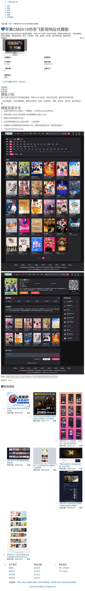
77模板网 (53, 582)
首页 (8, 6)
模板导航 (46, 582)
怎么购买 (37, 571)
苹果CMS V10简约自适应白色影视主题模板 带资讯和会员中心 (18, 556)
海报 (8, 15)
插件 (8, 10)
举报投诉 (12, 578)
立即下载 (6, 81)
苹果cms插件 (21, 582)
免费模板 (30, 582)
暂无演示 (22, 81)
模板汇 (35, 582)
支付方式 (37, 574)
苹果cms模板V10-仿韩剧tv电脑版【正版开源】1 (70, 465)
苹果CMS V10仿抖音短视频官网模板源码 (18, 461)
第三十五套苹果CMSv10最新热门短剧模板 (44, 466)
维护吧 (40, 582)
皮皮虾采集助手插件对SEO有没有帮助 (18, 409)
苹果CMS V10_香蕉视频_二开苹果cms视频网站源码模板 (70, 442)
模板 (8, 8)
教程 (8, 12)
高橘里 (11, 568)
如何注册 (37, 568)
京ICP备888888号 (50, 586)
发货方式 (37, 578)
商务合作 (12, 571)
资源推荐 (10, 17)
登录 (10, 2)
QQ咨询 (14, 81)
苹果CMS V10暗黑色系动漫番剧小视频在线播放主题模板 (70, 504)
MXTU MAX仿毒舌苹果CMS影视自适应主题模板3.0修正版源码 (44, 417)
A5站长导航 (61, 582)
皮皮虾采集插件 (70, 582)
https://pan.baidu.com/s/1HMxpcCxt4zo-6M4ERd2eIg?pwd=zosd (31, 377)
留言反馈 (12, 574)
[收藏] (3, 29)
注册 (16, 2)
